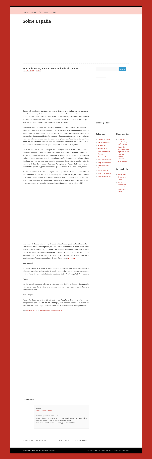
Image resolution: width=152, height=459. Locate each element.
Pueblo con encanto (104, 174)
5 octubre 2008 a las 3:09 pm (44, 410)
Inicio (26, 12)
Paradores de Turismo (105, 160)
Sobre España (37, 21)
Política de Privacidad (93, 450)
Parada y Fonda (103, 123)
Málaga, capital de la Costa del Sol (34, 440)
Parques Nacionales (104, 163)
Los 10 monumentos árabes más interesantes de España (123, 187)
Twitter (127, 12)
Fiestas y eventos (104, 142)
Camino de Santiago (32, 310)
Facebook (123, 12)
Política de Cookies (115, 450)
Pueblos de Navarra (57, 310)
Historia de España (104, 151)
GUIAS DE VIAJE (103, 148)
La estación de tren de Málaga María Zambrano (123, 141)
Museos (100, 154)
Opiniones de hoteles (105, 157)
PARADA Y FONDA (50, 12)
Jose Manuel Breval (28, 70)
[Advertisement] (76, 45)
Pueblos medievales (104, 177)
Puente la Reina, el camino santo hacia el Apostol (51, 68)
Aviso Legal (104, 450)
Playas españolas (103, 171)
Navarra (38, 70)
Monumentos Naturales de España (122, 177)
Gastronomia (102, 145)
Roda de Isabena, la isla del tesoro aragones (73, 440)
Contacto (126, 450)
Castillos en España (104, 139)
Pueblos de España (44, 310)
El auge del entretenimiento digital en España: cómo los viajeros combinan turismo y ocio (123, 154)
